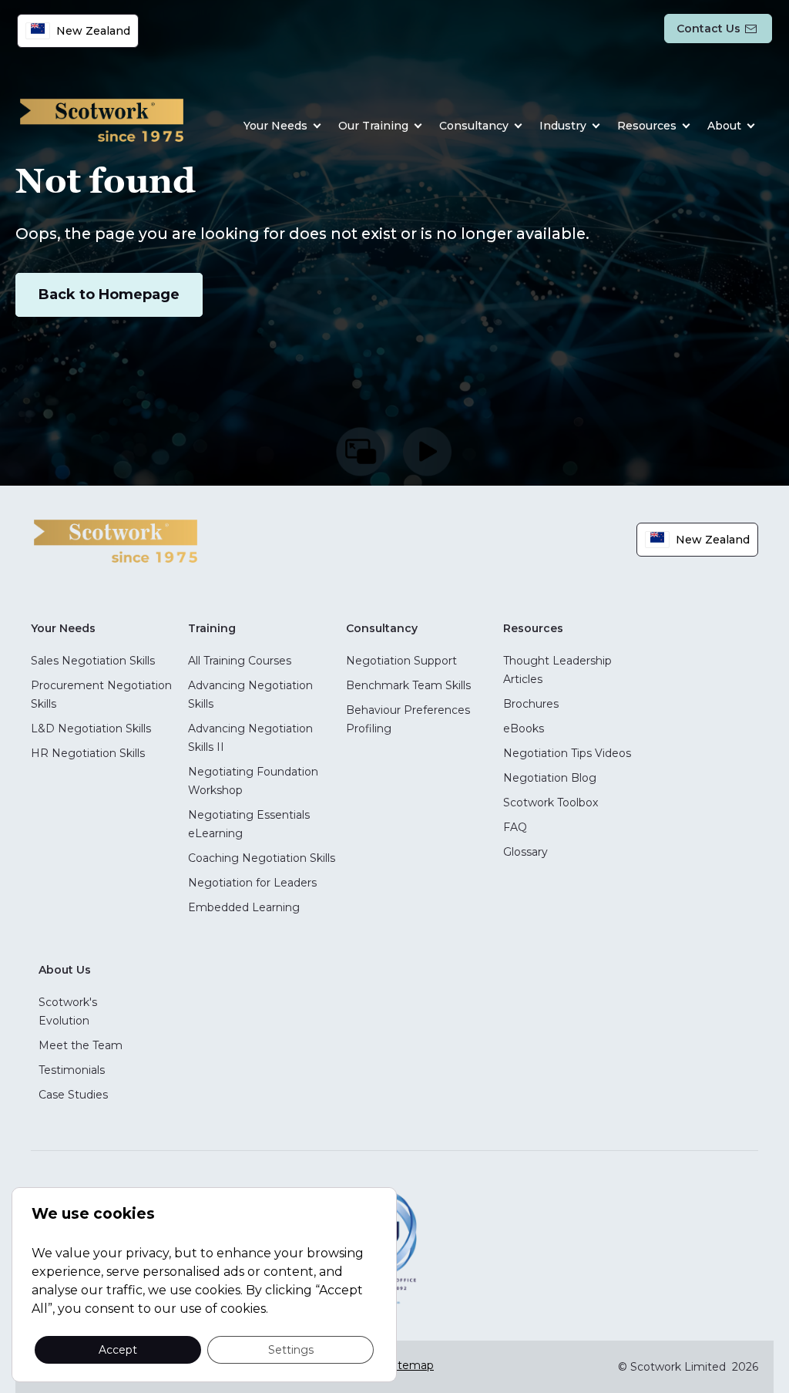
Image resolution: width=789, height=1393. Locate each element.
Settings (291, 1349)
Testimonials (72, 1070)
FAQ (515, 827)
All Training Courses (239, 661)
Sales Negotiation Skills (93, 661)
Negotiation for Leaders (252, 883)
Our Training (373, 126)
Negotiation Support (401, 661)
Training (212, 628)
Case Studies (73, 1095)
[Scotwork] (115, 540)
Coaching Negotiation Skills (261, 858)
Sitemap (411, 1365)
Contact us (708, 28)
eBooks (523, 728)
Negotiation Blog (549, 778)
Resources (647, 126)
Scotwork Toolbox (550, 802)
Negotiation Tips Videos (567, 753)
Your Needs (275, 126)
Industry (562, 126)
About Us (65, 970)
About (724, 126)
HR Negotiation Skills (88, 753)
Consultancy (474, 126)
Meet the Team (81, 1045)
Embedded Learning (244, 907)
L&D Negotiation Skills (91, 728)
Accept (118, 1349)
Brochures (531, 704)
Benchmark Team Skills (408, 685)
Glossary (525, 852)
